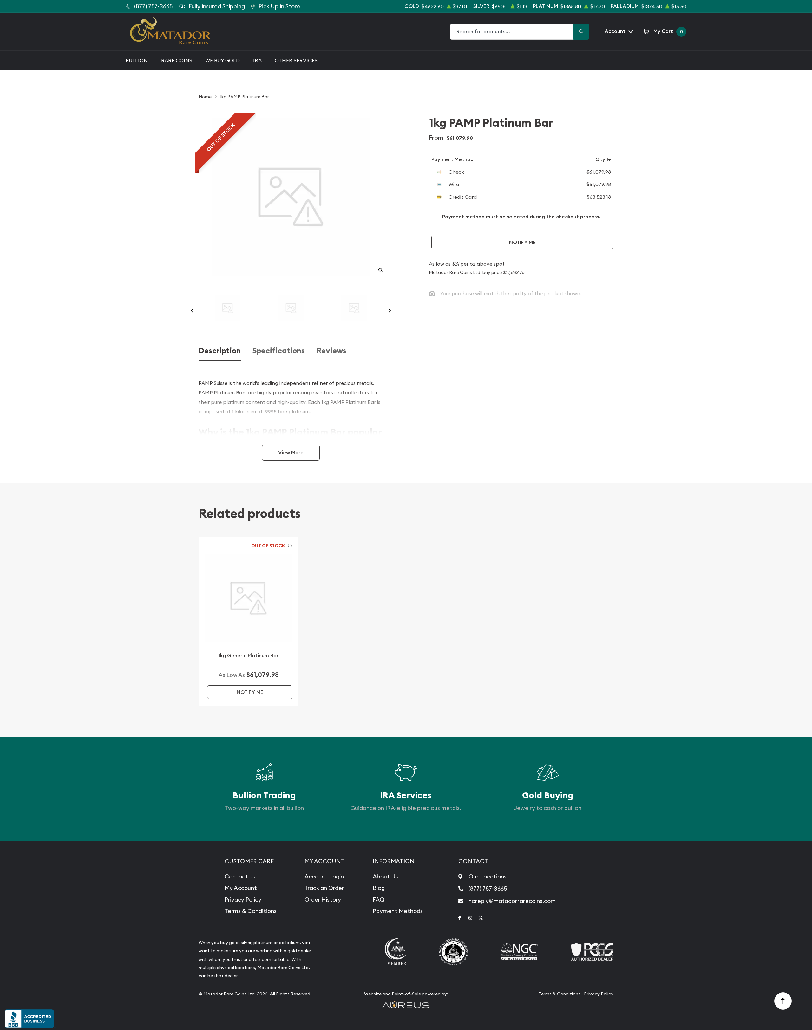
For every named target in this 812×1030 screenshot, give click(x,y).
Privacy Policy (243, 899)
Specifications (278, 350)
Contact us (240, 876)
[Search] (581, 32)
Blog (379, 887)
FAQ (378, 899)
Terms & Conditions (251, 911)
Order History (322, 899)
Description (220, 350)
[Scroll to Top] (783, 1001)
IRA (257, 60)
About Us (385, 876)
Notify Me (522, 242)
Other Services (296, 60)
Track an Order (324, 887)
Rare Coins (176, 60)
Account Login (324, 876)
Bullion (137, 60)
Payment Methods (398, 911)
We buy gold (222, 60)
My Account (241, 887)
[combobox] (512, 32)
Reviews (331, 350)
